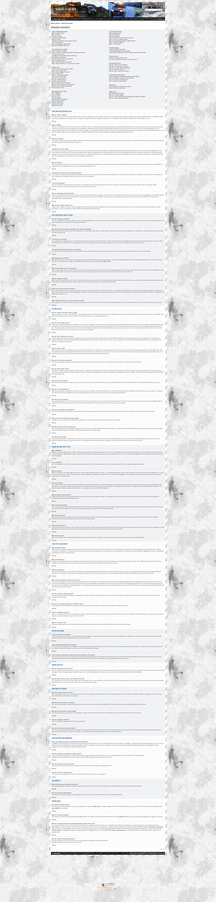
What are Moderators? (114, 34)
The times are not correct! (58, 54)
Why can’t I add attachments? (59, 79)
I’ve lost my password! (57, 42)
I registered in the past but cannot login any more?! (64, 41)
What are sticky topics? (57, 102)
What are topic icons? (57, 105)
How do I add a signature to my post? (61, 72)
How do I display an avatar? (58, 60)
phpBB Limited (96, 806)
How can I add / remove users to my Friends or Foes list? (123, 59)
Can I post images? (56, 97)
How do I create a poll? (57, 73)
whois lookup (55, 827)
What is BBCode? (56, 93)
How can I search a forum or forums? (118, 64)
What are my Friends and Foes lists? (118, 58)
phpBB (104, 261)
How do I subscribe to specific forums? (118, 79)
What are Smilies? (56, 96)
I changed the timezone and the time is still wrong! (64, 55)
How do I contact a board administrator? (119, 98)
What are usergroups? (114, 36)
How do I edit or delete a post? (59, 70)
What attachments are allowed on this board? (120, 86)
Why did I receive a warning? (59, 81)
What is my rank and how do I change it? (62, 62)
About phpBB (55, 808)
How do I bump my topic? (58, 87)
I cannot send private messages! (117, 49)
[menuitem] (63, 19)
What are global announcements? (60, 99)
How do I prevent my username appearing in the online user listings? (68, 52)
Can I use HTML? (56, 94)
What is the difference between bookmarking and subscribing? (124, 76)
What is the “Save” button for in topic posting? (63, 84)
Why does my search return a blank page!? (119, 68)
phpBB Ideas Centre (123, 816)
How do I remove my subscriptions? (118, 81)
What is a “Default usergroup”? (116, 42)
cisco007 (115, 888)
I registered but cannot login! (59, 37)
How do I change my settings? (59, 51)
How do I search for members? (116, 69)
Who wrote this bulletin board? (116, 93)
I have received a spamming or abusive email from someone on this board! (127, 52)
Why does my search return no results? (118, 66)
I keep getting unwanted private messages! (119, 51)
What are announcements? (58, 100)
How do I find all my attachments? (117, 88)
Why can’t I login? (56, 39)
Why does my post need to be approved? (62, 86)
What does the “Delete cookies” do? (60, 45)
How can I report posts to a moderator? (61, 82)
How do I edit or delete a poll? (59, 76)
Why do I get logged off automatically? (61, 44)
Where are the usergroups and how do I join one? (121, 37)
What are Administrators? (115, 33)
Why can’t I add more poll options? (60, 75)
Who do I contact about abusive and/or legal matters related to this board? (127, 96)
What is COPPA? (56, 34)
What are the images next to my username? (62, 58)
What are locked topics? (58, 104)
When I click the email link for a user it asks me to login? (66, 63)
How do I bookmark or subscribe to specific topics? (121, 78)
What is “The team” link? (115, 44)
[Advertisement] (108, 868)
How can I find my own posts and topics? (119, 71)
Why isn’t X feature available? (116, 95)
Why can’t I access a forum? (59, 78)
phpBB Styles (112, 883)
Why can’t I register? (57, 36)
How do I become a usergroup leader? (118, 39)
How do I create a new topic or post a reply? (62, 68)
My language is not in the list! (59, 57)
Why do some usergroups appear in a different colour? (122, 41)
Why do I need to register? (58, 33)
